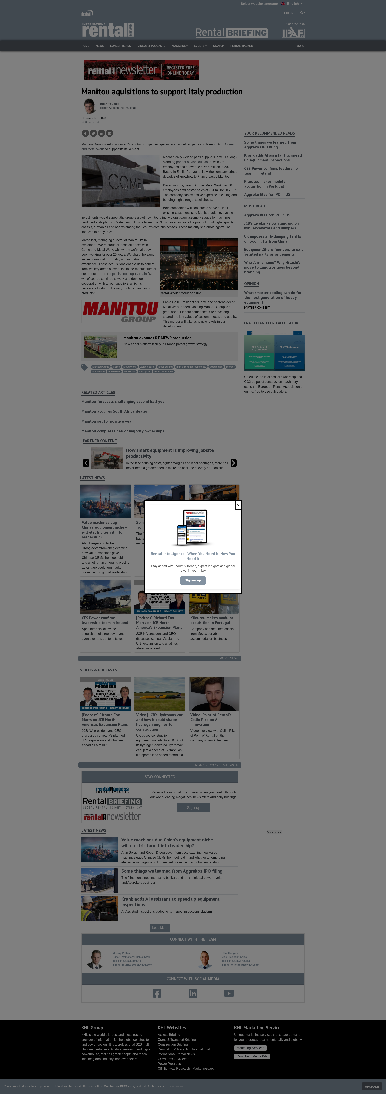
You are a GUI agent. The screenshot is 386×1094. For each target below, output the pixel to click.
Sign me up (193, 580)
